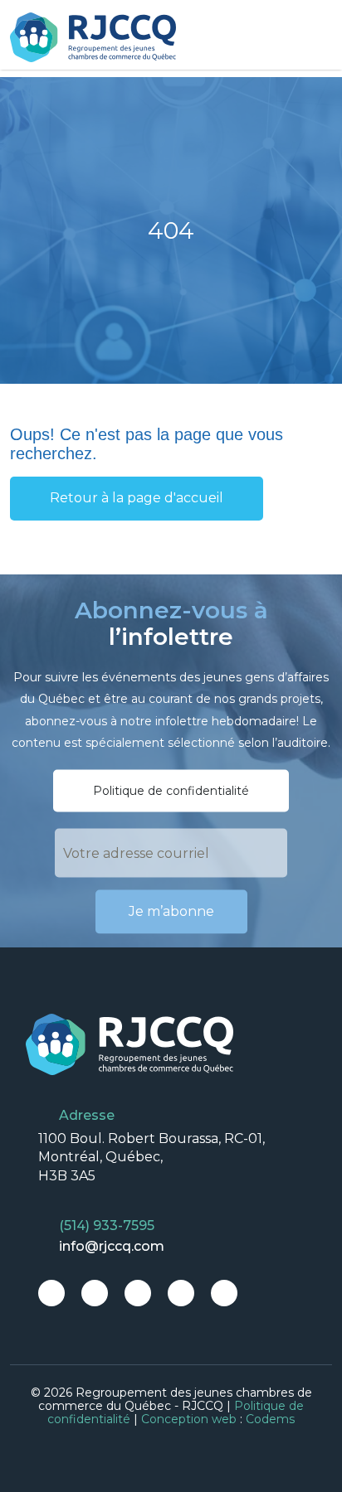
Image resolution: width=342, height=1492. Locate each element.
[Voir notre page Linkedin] (181, 1293)
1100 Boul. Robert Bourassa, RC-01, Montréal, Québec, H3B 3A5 (151, 1157)
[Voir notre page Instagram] (138, 1293)
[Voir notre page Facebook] (51, 1293)
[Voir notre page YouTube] (224, 1293)
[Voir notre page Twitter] (94, 1293)
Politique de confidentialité (171, 790)
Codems (270, 1419)
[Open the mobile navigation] (321, 37)
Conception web (189, 1419)
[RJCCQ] (93, 37)
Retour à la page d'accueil (136, 498)
